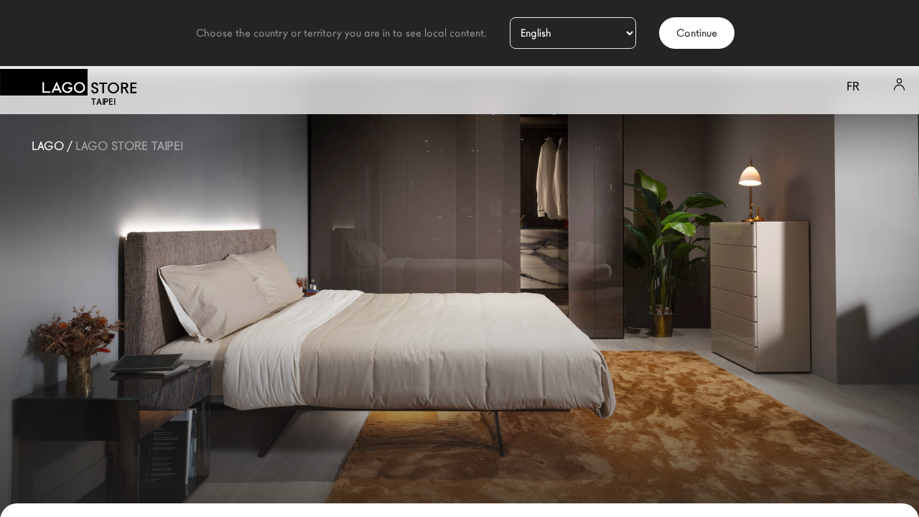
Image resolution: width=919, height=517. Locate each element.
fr (852, 86)
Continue (696, 33)
